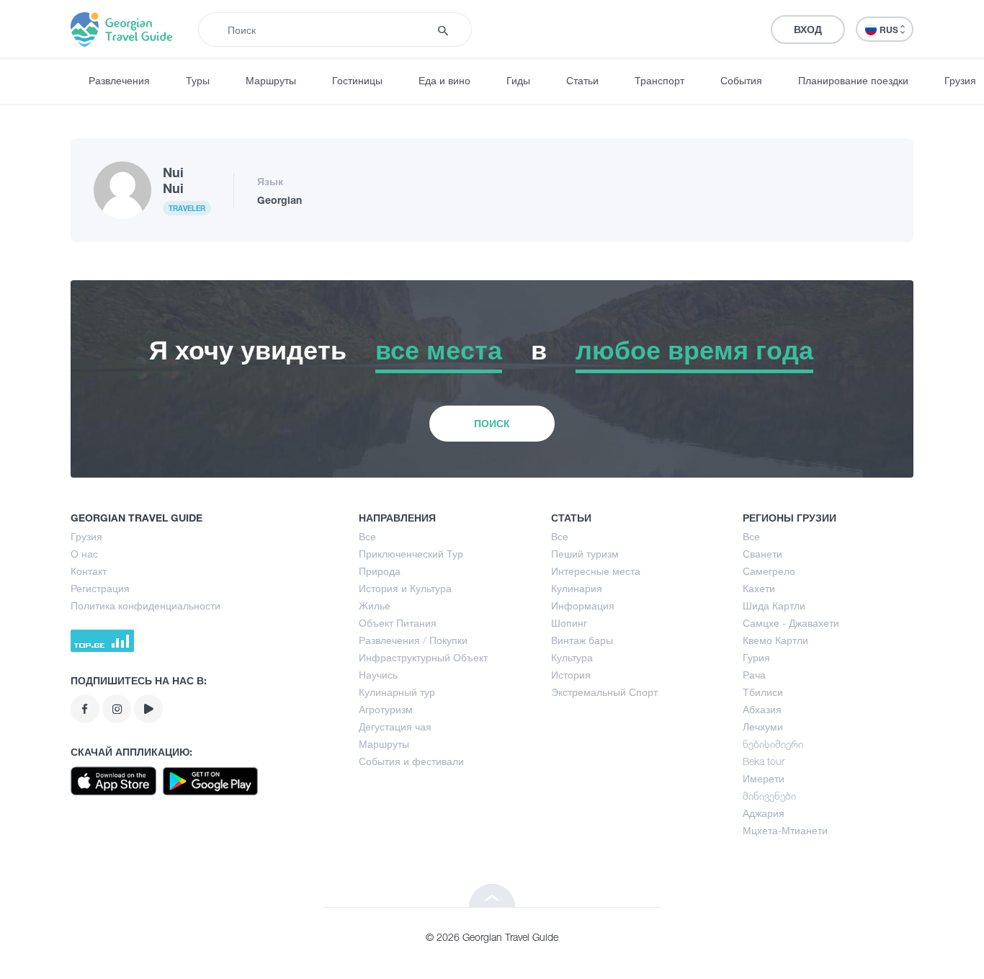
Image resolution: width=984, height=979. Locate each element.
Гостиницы (357, 80)
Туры (198, 80)
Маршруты (271, 80)
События (741, 80)
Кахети (759, 588)
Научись (378, 675)
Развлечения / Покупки (413, 640)
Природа (380, 571)
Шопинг (569, 623)
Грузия (86, 536)
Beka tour (763, 761)
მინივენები (769, 796)
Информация (582, 605)
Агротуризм (386, 709)
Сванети (762, 553)
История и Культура (405, 588)
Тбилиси (763, 692)
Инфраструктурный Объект (423, 657)
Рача (754, 675)
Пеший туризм (585, 553)
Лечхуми (763, 726)
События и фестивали (411, 761)
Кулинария (576, 588)
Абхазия (762, 709)
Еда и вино (444, 80)
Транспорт (659, 80)
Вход (808, 29)
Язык (270, 181)
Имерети (763, 778)
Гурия (756, 657)
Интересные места (595, 571)
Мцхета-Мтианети (785, 830)
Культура (572, 657)
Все (367, 536)
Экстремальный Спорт (604, 692)
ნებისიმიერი (773, 744)
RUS (890, 29)
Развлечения (119, 80)
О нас (84, 553)
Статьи (582, 80)
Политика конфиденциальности (145, 605)
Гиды (518, 80)
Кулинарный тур (397, 692)
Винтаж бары (582, 640)
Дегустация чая (395, 726)
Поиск (492, 423)
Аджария (763, 813)
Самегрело (769, 571)
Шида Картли (774, 605)
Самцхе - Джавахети (791, 623)
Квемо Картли (775, 640)
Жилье (374, 605)
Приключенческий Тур (411, 553)
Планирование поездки (853, 80)
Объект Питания (398, 623)
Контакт (89, 571)
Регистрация (100, 588)
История (571, 675)
